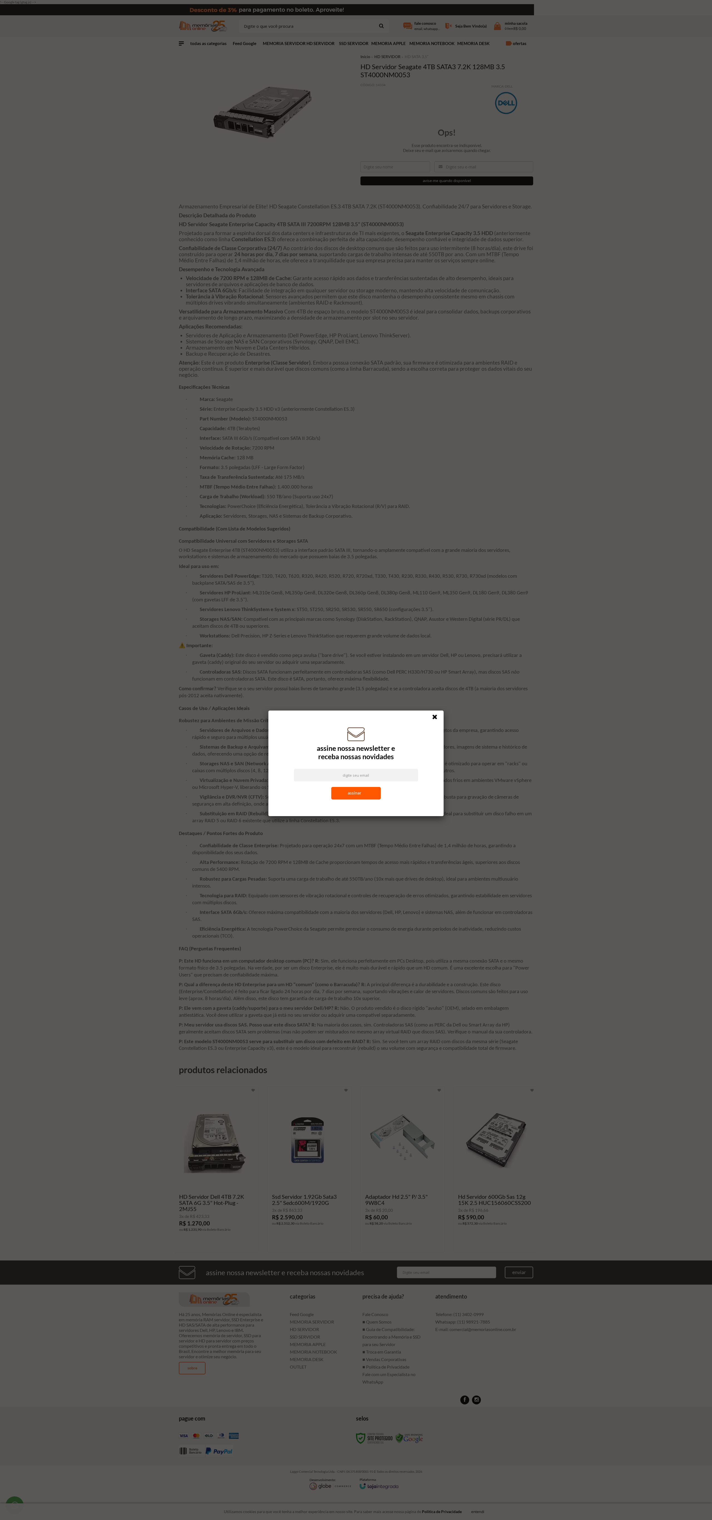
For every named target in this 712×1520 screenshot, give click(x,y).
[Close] (437, 719)
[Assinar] (356, 794)
